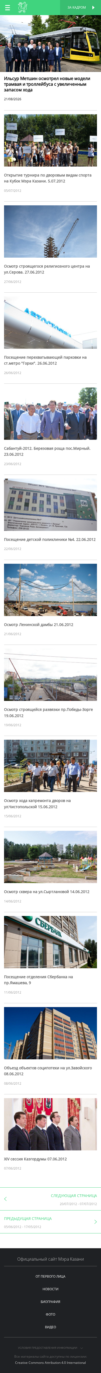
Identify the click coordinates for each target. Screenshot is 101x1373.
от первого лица (50, 1276)
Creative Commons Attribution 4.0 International (50, 1362)
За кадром (77, 7)
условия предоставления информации (48, 1348)
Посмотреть (50, 20)
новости (50, 1289)
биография (50, 1301)
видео (50, 1327)
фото (50, 1314)
